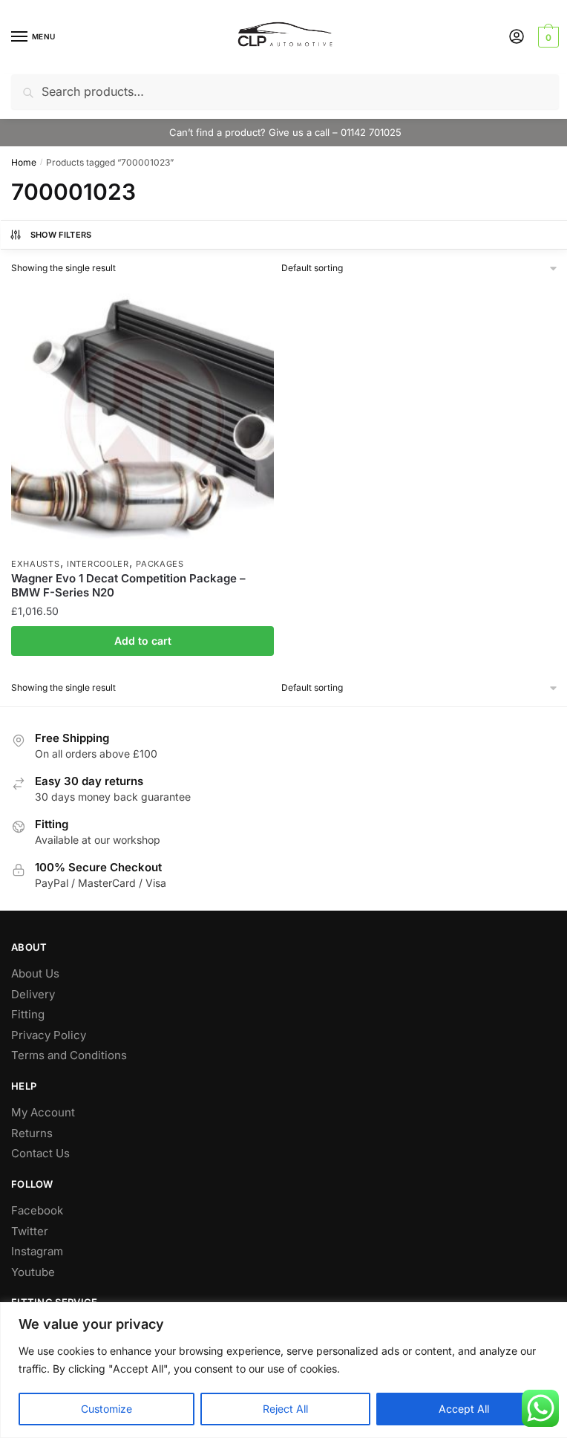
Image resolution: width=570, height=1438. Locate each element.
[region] (285, 1370)
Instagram (37, 1251)
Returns (32, 1133)
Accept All (464, 1408)
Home (23, 162)
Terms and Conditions (69, 1055)
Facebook (37, 1210)
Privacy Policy (48, 1035)
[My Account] (516, 37)
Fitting (28, 1014)
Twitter (29, 1231)
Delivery (33, 994)
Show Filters (61, 235)
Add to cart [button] (142, 640)
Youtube (33, 1272)
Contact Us (40, 1153)
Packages (160, 564)
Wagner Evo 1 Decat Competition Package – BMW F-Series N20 (128, 585)
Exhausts (35, 564)
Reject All (285, 1408)
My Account (43, 1112)
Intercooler (98, 564)
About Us (35, 973)
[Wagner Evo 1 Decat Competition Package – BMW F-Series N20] (142, 418)
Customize (106, 1408)
